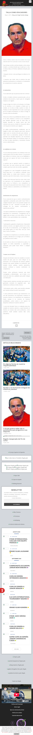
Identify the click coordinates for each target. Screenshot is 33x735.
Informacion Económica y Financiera (17, 696)
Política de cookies (17, 712)
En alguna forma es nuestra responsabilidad (14, 365)
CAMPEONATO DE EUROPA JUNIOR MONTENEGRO (19, 566)
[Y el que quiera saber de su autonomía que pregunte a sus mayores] (16, 409)
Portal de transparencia (17, 691)
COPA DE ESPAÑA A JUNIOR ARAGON (16, 587)
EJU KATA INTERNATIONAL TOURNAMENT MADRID (19, 598)
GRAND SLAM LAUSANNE (19, 551)
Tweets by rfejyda (16, 681)
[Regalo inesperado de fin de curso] (16, 436)
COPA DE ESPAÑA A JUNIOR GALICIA (16, 627)
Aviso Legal (17, 707)
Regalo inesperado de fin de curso (14, 440)
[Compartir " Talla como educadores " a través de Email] (16, 325)
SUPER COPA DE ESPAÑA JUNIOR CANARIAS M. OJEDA (18, 638)
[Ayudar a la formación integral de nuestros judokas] (16, 378)
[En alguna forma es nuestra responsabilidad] (16, 354)
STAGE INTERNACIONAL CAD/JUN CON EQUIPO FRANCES (18, 541)
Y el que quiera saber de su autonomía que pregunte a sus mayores (15, 430)
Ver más (16, 649)
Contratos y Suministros (17, 699)
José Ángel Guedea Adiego (21, 15)
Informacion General (17, 693)
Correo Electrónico (16, 498)
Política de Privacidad (17, 704)
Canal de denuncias (17, 715)
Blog (13, 15)
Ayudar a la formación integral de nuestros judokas (16, 388)
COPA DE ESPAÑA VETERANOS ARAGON (17, 577)
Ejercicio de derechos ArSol (17, 710)
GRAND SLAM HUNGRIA (18, 607)
